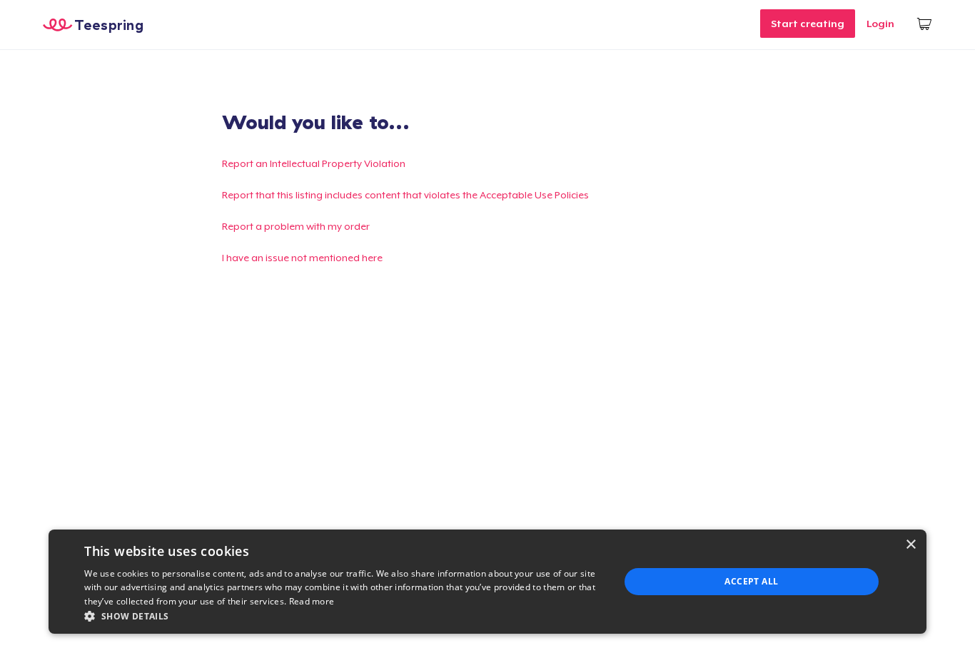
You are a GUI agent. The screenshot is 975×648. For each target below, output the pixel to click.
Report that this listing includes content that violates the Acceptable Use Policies (405, 195)
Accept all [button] (751, 581)
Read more (312, 601)
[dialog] (487, 582)
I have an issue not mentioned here (302, 257)
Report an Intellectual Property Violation (313, 163)
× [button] (910, 545)
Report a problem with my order (296, 226)
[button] (344, 616)
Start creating (807, 23)
